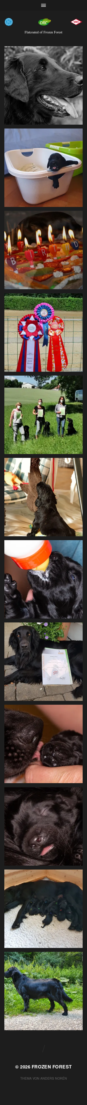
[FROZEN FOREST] (43, 22)
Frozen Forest (52, 1066)
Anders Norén (53, 1078)
